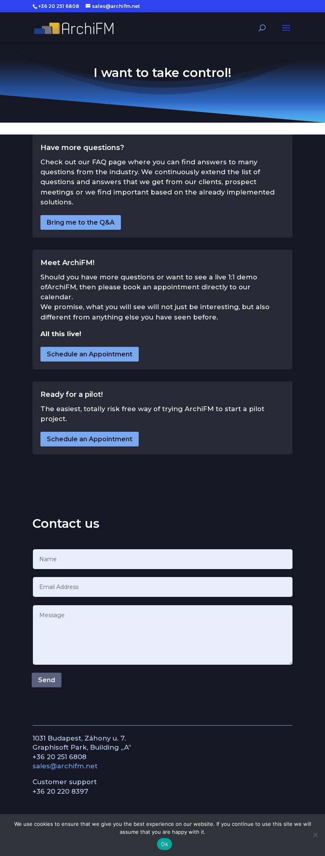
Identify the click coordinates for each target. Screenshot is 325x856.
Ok (164, 844)
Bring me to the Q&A (81, 222)
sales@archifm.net (65, 766)
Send (46, 680)
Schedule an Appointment (89, 354)
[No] (315, 835)
